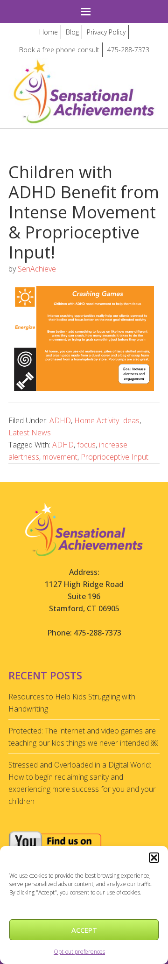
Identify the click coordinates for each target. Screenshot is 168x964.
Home (48, 32)
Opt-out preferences (79, 952)
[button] (154, 857)
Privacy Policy (106, 32)
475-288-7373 (128, 49)
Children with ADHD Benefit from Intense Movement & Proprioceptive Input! (83, 212)
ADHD (60, 420)
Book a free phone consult (59, 49)
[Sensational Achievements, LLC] (84, 67)
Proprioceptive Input (114, 457)
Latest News (29, 432)
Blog (72, 32)
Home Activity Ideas (107, 420)
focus (86, 445)
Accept (84, 930)
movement (59, 457)
